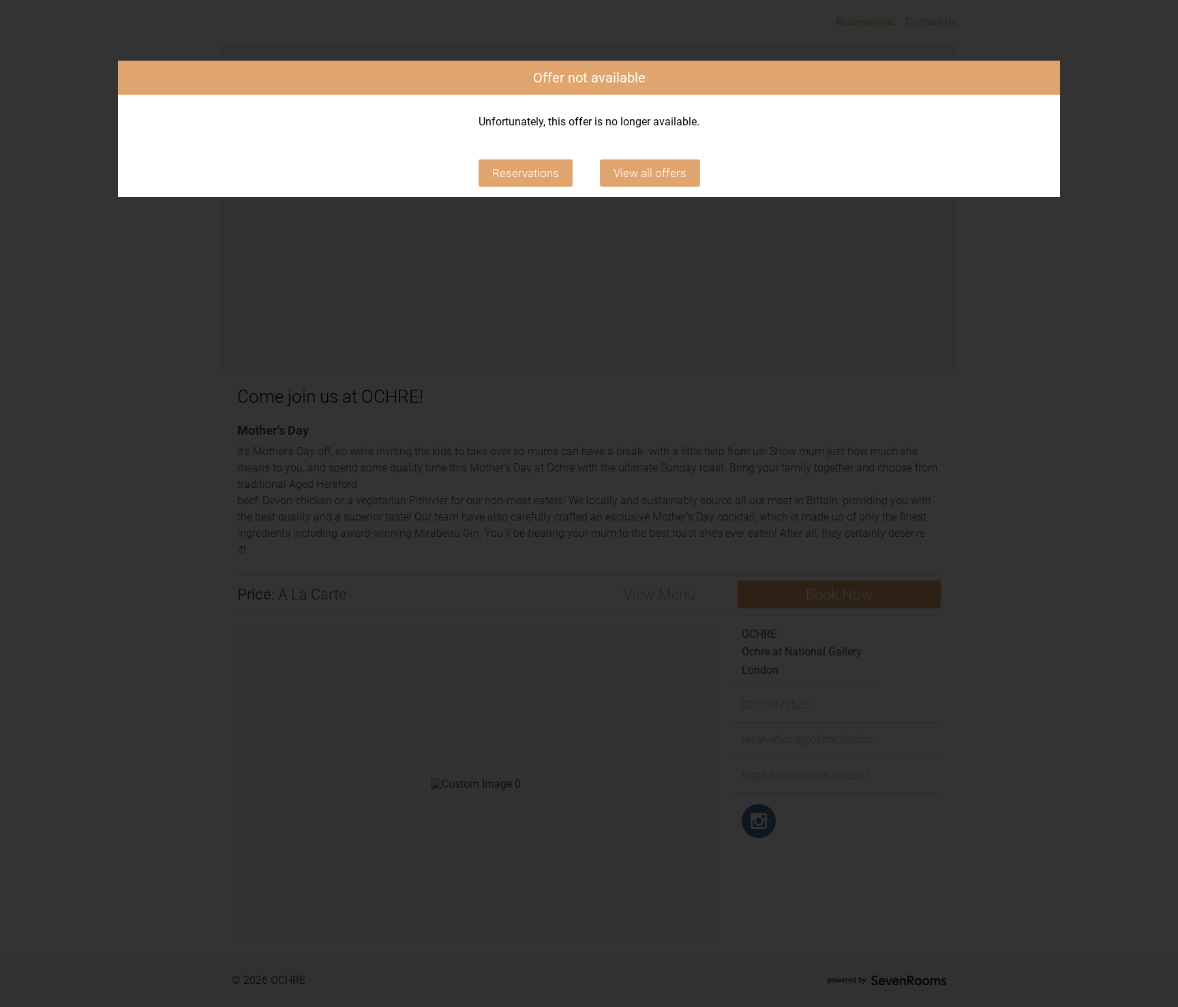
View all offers (650, 173)
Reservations (525, 173)
